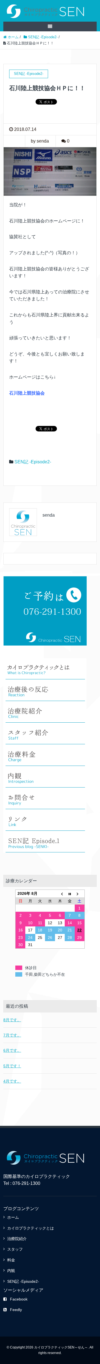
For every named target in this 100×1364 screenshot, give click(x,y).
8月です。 (12, 1020)
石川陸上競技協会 (27, 393)
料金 (11, 1260)
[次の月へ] (80, 893)
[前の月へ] (60, 893)
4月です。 (12, 1081)
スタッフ (15, 1249)
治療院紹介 (17, 1238)
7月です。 (12, 1035)
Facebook (19, 1299)
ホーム (13, 1217)
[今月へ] (70, 893)
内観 (11, 1270)
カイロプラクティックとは (30, 1228)
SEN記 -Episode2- (32, 461)
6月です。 (12, 1050)
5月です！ (12, 1066)
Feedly (16, 1309)
